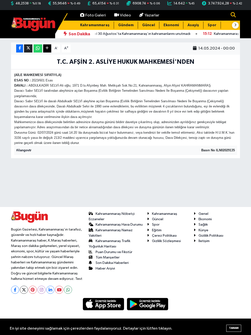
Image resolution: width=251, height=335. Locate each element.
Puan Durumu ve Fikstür (114, 252)
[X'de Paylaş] (28, 48)
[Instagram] (42, 290)
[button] (235, 25)
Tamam (233, 328)
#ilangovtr (23, 150)
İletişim (204, 241)
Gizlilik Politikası (211, 235)
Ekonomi (171, 25)
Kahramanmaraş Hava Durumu (119, 224)
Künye (203, 230)
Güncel (148, 25)
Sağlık (203, 224)
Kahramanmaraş (95, 25)
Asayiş (193, 25)
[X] (24, 290)
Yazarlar (152, 15)
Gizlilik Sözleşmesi (166, 241)
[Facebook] (15, 290)
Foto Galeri (95, 15)
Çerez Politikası (164, 235)
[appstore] (104, 304)
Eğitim (157, 230)
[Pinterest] (33, 290)
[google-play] (147, 304)
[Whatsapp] (68, 290)
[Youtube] (59, 290)
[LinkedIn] (50, 290)
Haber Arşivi (105, 268)
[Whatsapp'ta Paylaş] (38, 48)
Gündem (126, 25)
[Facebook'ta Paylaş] (19, 48)
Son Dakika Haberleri (112, 263)
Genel (203, 214)
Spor (212, 25)
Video (125, 15)
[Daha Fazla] (47, 48)
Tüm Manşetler (108, 257)
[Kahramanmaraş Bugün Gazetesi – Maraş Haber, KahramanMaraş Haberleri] (33, 24)
